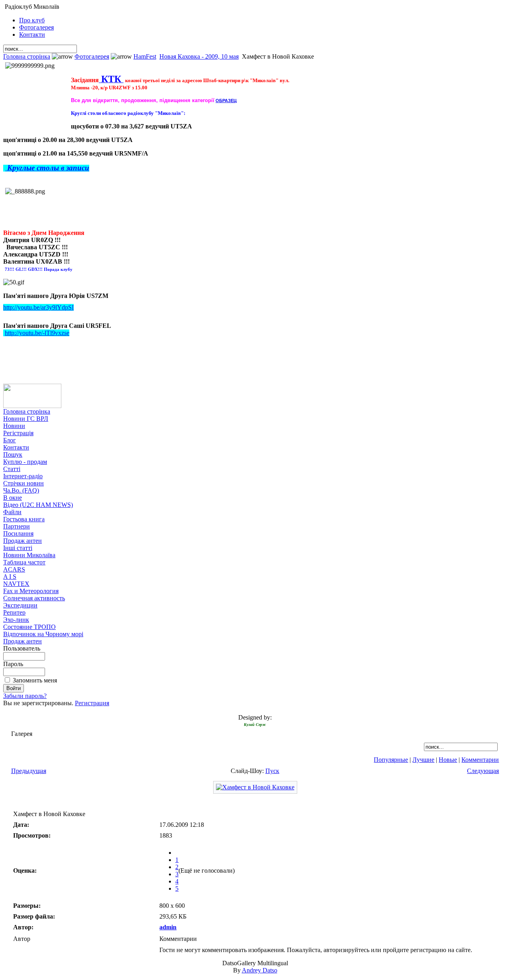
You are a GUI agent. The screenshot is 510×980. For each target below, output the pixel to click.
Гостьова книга (24, 519)
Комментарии (480, 759)
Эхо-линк (16, 619)
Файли (12, 512)
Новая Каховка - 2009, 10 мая (199, 56)
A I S (9, 576)
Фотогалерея (36, 27)
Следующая (483, 770)
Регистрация (92, 703)
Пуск (272, 770)
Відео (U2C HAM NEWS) (38, 504)
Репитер (14, 612)
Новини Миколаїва (29, 555)
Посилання (18, 533)
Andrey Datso (259, 970)
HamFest (144, 56)
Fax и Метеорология (31, 591)
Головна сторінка (26, 56)
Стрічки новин (23, 483)
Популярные (391, 759)
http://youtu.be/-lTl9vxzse (37, 332)
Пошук (12, 454)
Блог (9, 440)
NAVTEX (16, 583)
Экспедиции (20, 605)
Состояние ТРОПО (29, 626)
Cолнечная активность (34, 598)
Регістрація (18, 433)
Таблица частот (24, 562)
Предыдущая (28, 770)
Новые (448, 759)
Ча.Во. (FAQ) (21, 490)
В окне (12, 497)
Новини (14, 425)
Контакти (32, 34)
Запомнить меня (35, 680)
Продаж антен (22, 540)
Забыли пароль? (25, 695)
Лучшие (423, 759)
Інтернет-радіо (23, 476)
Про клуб (32, 20)
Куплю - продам (25, 461)
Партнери (16, 526)
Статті (11, 468)
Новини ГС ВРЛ (25, 418)
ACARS (14, 569)
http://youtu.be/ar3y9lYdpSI (38, 307)
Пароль (13, 664)
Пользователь (21, 648)
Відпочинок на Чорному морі (43, 634)
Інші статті (17, 547)
